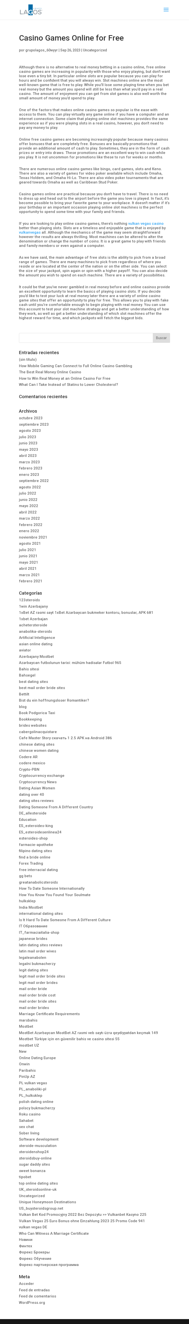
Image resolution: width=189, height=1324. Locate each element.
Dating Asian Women (37, 788)
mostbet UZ (29, 1045)
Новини (25, 1239)
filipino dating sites (35, 851)
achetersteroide (33, 625)
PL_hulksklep (30, 1095)
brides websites (33, 725)
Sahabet (26, 1120)
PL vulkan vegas (33, 1083)
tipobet (25, 1177)
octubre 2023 (31, 418)
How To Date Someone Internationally (51, 888)
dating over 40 (31, 794)
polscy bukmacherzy (37, 1108)
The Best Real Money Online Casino (50, 372)
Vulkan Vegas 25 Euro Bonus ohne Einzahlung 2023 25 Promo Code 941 (82, 1221)
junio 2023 (28, 443)
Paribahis (27, 1070)
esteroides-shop (33, 838)
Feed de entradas (34, 1290)
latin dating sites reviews (40, 945)
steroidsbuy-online (35, 1158)
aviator (25, 650)
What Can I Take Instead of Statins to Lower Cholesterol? (68, 384)
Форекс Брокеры (34, 1252)
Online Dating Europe (37, 1058)
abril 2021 (28, 568)
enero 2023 (29, 474)
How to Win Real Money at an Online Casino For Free (64, 378)
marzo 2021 (29, 575)
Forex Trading (31, 863)
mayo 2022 (28, 506)
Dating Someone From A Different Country (56, 807)
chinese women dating (39, 750)
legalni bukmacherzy (37, 964)
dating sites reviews (36, 800)
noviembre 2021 (33, 537)
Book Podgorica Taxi (37, 713)
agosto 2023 (30, 430)
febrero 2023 (30, 468)
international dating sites (41, 913)
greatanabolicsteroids (38, 882)
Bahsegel (27, 675)
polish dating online (36, 1101)
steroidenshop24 (34, 1152)
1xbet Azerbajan (33, 619)
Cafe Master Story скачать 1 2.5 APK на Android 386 (65, 738)
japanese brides (33, 938)
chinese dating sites (36, 744)
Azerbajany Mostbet (36, 656)
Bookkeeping (30, 719)
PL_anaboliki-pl (32, 1089)
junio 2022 (28, 499)
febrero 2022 (30, 525)
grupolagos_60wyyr (41, 50)
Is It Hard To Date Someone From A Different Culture (65, 920)
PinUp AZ (27, 1076)
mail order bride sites (37, 1001)
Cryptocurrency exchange (41, 775)
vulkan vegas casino (146, 223)
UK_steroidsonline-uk (38, 1189)
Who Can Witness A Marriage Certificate (54, 1233)
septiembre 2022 (34, 481)
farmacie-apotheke (36, 845)
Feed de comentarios (37, 1296)
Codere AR (28, 757)
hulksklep (27, 901)
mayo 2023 (28, 449)
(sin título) (28, 359)
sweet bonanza (32, 1171)
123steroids (29, 600)
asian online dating (35, 644)
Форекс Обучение (35, 1258)
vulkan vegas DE (33, 1227)
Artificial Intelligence (37, 637)
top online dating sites (38, 1183)
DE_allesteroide (33, 813)
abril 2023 (28, 455)
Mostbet (26, 1026)
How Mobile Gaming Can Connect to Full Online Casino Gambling (75, 366)
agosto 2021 (30, 543)
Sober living (29, 1133)
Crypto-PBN (29, 769)
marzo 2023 (29, 462)
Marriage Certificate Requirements (49, 1014)
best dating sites (33, 681)
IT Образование (33, 926)
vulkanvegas (30, 232)
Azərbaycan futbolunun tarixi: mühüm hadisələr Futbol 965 (70, 663)
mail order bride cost (37, 995)
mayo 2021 (28, 562)
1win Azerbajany (33, 606)
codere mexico (32, 763)
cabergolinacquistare (38, 732)
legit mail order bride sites (42, 976)
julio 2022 (27, 493)
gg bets (25, 876)
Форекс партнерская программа (49, 1265)
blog (23, 707)
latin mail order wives (37, 951)
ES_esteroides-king (36, 826)
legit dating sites (33, 970)
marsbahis (28, 1020)
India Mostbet (31, 907)
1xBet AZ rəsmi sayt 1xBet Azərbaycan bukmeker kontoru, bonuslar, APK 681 (86, 612)
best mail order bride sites (42, 688)
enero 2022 (29, 531)
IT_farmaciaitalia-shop (39, 932)
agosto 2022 (30, 487)
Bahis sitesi (29, 669)
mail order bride (33, 989)
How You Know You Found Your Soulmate (55, 895)
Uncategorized (95, 50)
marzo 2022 (29, 518)
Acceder (26, 1283)
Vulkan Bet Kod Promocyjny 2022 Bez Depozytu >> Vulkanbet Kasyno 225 (82, 1214)
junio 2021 (28, 556)
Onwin (24, 1064)
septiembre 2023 (34, 424)
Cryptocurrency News (38, 782)
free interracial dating (38, 870)
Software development (39, 1139)
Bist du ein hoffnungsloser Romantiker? (54, 700)
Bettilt (24, 694)
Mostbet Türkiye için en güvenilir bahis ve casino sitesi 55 (69, 1039)
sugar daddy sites (34, 1164)
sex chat (26, 1127)
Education (27, 819)
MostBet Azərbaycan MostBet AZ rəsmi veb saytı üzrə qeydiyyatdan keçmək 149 (88, 1033)
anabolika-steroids (35, 631)
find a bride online (34, 857)
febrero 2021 (30, 581)
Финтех (25, 1246)
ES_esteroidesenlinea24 (40, 832)
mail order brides (34, 1008)
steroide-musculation (38, 1145)
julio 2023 (27, 437)
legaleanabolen (32, 957)
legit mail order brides (38, 982)
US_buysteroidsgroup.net (41, 1208)
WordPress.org (32, 1302)
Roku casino (30, 1114)
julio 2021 (27, 550)
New (23, 1051)
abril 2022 (28, 512)
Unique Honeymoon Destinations (47, 1202)
